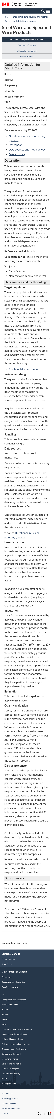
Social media (7, 1093)
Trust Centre (7, 964)
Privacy (5, 1113)
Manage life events (10, 1083)
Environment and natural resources (17, 1029)
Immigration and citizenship (14, 999)
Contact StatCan (8, 959)
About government (10, 987)
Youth (4, 1078)
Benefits (5, 1014)
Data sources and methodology (27, 149)
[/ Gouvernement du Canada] (20, 5)
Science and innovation (11, 1064)
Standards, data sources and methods (31, 16)
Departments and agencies (13, 982)
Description (15, 145)
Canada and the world (11, 1054)
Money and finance (10, 1059)
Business (5, 1009)
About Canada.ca (9, 1103)
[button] (27, 11)
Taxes (4, 1024)
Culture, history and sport (13, 1039)
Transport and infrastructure (14, 1049)
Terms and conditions (11, 1108)
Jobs (3, 995)
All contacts (7, 977)
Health (4, 1019)
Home (5, 16)
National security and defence (14, 1034)
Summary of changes (27, 45)
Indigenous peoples (10, 1069)
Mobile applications (10, 1098)
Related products (27, 56)
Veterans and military (11, 1073)
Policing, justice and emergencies (16, 1044)
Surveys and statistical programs (20, 21)
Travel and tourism (10, 1004)
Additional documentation (24, 369)
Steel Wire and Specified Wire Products (27, 39)
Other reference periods (27, 51)
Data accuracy (17, 154)
